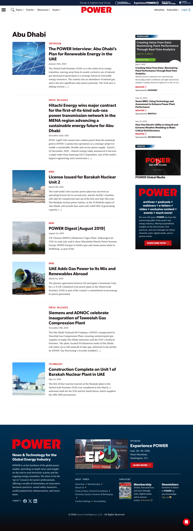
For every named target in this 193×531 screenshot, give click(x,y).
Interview (55, 43)
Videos (141, 146)
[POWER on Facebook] (25, 500)
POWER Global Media (150, 177)
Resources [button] (43, 9)
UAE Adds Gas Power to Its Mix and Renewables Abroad (82, 271)
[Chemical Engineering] (123, 2)
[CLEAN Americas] (185, 3)
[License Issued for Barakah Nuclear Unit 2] (28, 186)
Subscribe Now (156, 242)
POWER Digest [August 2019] (77, 228)
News (51, 172)
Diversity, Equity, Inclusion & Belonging (94, 494)
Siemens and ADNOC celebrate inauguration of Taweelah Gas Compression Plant (79, 317)
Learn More (140, 465)
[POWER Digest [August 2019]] (28, 237)
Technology (55, 364)
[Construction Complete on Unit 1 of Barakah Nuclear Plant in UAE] (28, 378)
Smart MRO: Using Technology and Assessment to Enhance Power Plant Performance (155, 103)
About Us (79, 487)
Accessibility (100, 501)
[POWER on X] (30, 500)
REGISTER (140, 87)
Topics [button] (19, 9)
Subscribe (145, 500)
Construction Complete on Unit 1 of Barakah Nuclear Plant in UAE (82, 371)
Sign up (165, 497)
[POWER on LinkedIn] (35, 500)
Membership (94, 484)
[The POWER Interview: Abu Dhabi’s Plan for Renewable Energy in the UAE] (28, 57)
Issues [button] (55, 9)
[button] (3, 9)
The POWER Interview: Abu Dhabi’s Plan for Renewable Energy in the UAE (82, 53)
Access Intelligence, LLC (89, 514)
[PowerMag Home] (96, 10)
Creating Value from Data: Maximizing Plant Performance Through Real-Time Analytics (156, 70)
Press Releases (58, 100)
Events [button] (30, 9)
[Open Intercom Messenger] (186, 522)
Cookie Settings (83, 501)
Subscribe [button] (172, 9)
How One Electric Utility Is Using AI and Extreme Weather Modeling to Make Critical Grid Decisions (156, 127)
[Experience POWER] (146, 2)
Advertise (159, 9)
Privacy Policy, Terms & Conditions (91, 490)
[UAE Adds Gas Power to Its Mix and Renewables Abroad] (28, 277)
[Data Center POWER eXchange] (169, 2)
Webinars (143, 36)
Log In (185, 9)
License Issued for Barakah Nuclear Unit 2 (82, 179)
